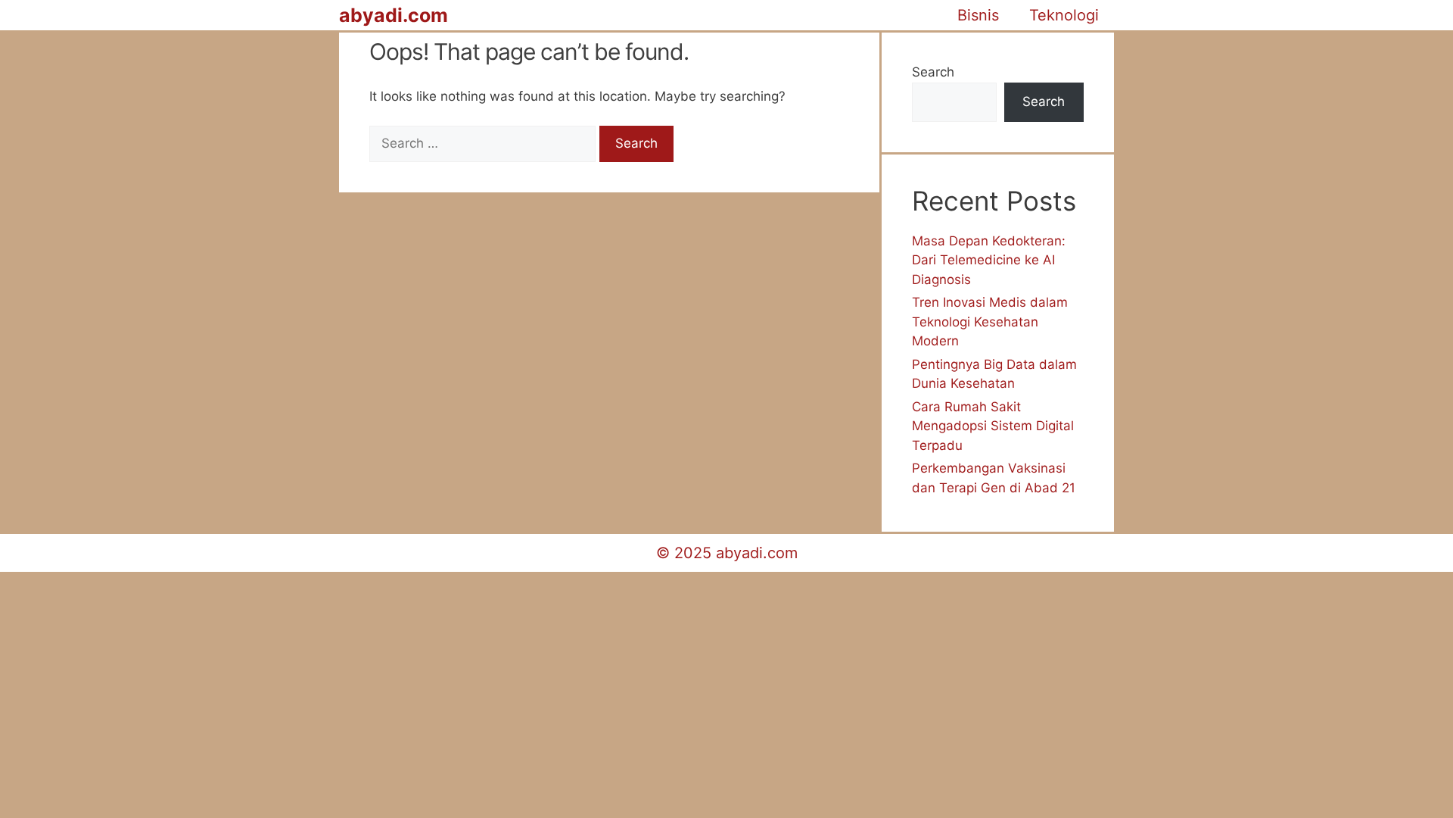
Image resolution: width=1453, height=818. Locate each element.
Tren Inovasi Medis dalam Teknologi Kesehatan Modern (990, 321)
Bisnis (978, 15)
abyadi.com (393, 15)
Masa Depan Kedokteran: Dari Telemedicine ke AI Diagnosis (989, 260)
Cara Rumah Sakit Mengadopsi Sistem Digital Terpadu (993, 426)
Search (933, 72)
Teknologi (1064, 15)
